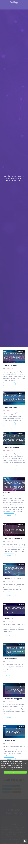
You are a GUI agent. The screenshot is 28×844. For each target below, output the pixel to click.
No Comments (10, 368)
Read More (9, 384)
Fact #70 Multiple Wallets (12, 538)
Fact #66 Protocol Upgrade (12, 699)
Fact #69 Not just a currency (13, 578)
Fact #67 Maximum (10, 658)
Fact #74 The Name (10, 365)
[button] (25, 841)
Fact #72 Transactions (11, 447)
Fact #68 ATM (8, 618)
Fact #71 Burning (9, 493)
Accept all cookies (15, 772)
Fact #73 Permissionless (11, 407)
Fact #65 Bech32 (9, 740)
